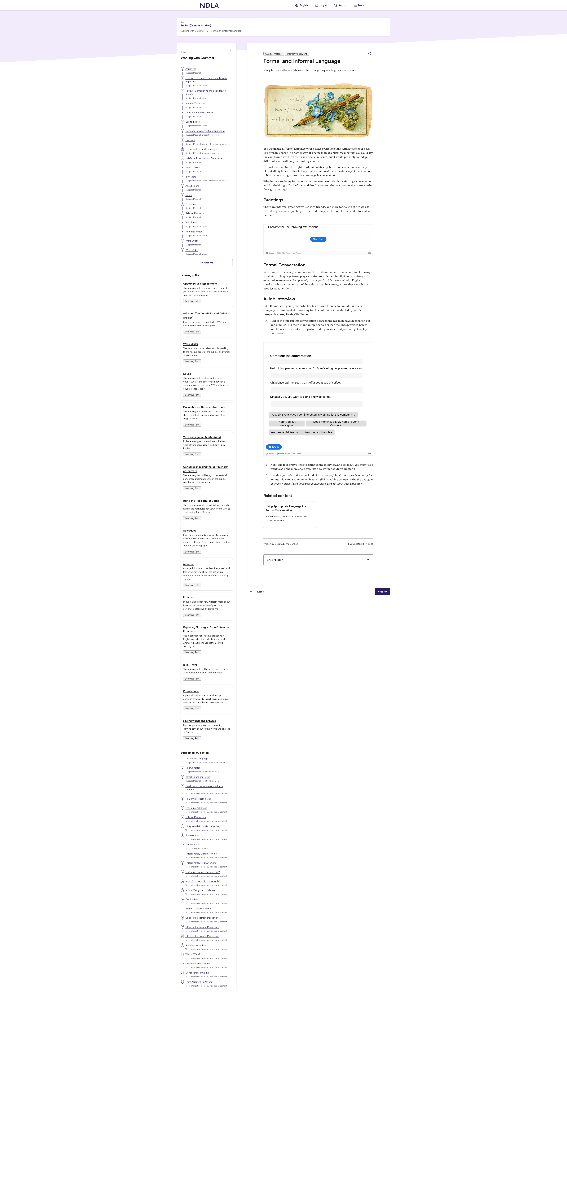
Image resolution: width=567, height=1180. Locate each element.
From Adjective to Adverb (198, 981)
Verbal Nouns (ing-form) (197, 776)
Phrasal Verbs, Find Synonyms (200, 862)
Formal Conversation (284, 264)
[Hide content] (229, 50)
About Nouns (192, 185)
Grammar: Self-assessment (200, 283)
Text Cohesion (193, 767)
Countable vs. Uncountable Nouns (204, 407)
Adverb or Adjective (195, 945)
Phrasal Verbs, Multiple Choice (201, 853)
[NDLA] (209, 5)
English (304, 5)
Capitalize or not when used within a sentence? (204, 788)
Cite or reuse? (275, 559)
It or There (190, 176)
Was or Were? (192, 954)
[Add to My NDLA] (369, 53)
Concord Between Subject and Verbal (205, 130)
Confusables (191, 899)
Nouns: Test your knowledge (200, 890)
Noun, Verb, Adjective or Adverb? (202, 881)
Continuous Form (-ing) (197, 972)
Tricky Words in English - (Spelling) (203, 826)
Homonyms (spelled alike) (198, 798)
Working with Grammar (192, 30)
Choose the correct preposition (201, 917)
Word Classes (192, 167)
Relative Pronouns (194, 213)
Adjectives (190, 68)
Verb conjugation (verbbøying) (202, 436)
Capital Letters (192, 121)
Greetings (273, 199)
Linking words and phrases (199, 720)
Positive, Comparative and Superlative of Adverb (206, 92)
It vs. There (190, 664)
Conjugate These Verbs (197, 963)
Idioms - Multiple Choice (198, 908)
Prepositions (191, 690)
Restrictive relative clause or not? (202, 871)
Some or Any (192, 835)
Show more (206, 262)
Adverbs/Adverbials (195, 103)
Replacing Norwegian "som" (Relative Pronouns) (206, 629)
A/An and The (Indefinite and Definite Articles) (206, 315)
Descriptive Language (196, 758)
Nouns (188, 194)
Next (380, 591)
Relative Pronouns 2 (195, 817)
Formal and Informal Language (201, 149)
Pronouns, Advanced (196, 807)
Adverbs (188, 563)
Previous (259, 591)
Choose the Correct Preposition (202, 926)
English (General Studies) (196, 25)
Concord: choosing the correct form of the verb (205, 468)
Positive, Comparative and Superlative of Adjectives (206, 80)
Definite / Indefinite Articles (199, 112)
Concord (190, 140)
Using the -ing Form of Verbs (201, 500)
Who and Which (193, 231)
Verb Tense (191, 222)
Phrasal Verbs (192, 844)
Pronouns (190, 204)
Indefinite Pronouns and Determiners (204, 158)
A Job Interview (279, 298)
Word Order (191, 240)
